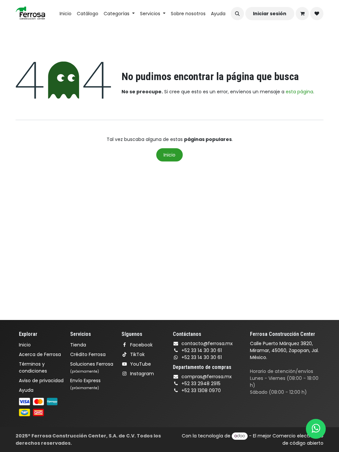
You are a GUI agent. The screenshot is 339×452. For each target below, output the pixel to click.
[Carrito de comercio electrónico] (302, 13)
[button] (237, 13)
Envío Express (85, 383)
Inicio (169, 155)
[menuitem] (65, 14)
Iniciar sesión (269, 13)
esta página (299, 91)
